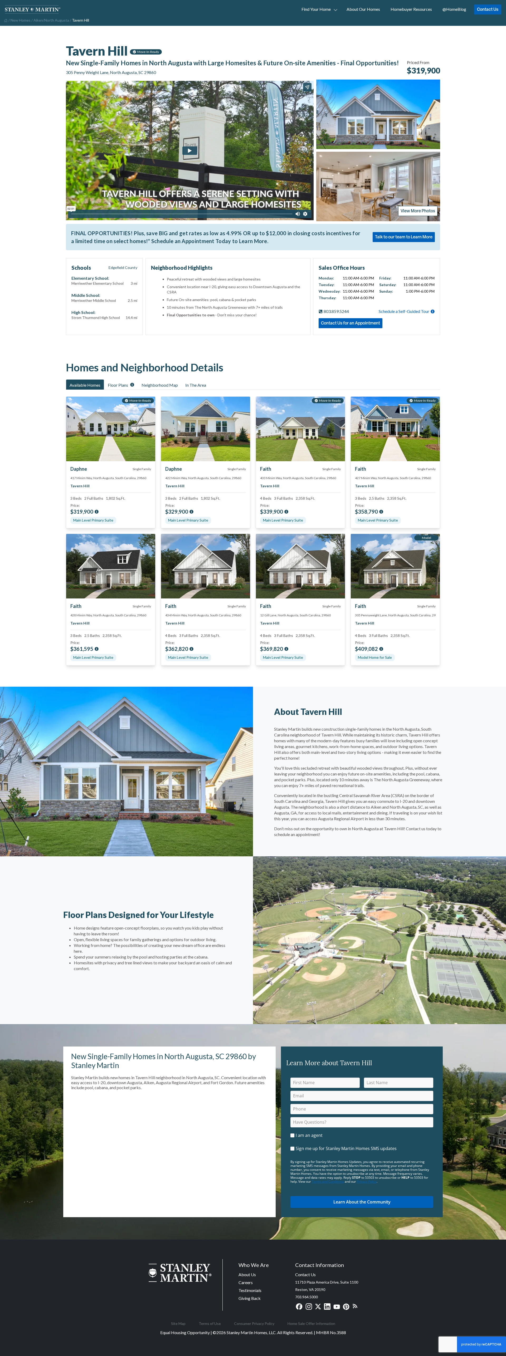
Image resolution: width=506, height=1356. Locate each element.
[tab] (85, 384)
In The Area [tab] (195, 384)
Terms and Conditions (328, 1181)
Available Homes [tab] (85, 384)
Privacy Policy (367, 1181)
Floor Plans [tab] (118, 384)
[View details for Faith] (110, 566)
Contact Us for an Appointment (350, 323)
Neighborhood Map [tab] (160, 384)
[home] (5, 20)
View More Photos (418, 211)
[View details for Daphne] (205, 429)
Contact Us (487, 9)
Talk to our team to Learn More (403, 237)
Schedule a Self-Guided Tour (404, 311)
